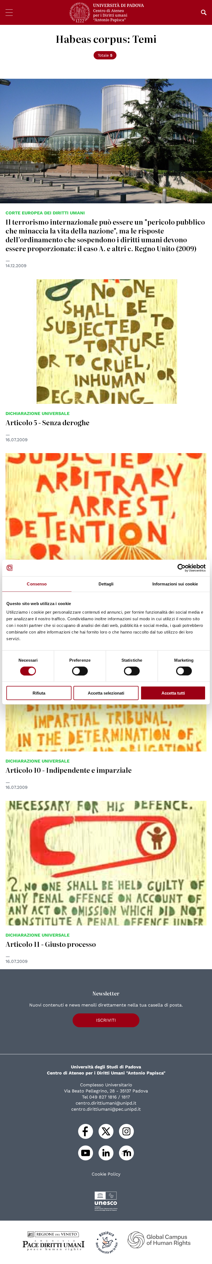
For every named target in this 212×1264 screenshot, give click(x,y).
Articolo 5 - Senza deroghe (47, 422)
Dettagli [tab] (106, 583)
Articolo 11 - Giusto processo (51, 944)
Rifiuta (39, 693)
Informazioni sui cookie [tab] (175, 583)
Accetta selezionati (106, 693)
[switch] (80, 670)
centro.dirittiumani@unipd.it (106, 1103)
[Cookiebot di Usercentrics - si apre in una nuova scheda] (181, 568)
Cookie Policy (106, 1174)
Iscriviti (106, 1020)
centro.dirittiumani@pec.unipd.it (106, 1109)
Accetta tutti (173, 693)
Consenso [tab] (37, 583)
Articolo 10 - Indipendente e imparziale (69, 770)
